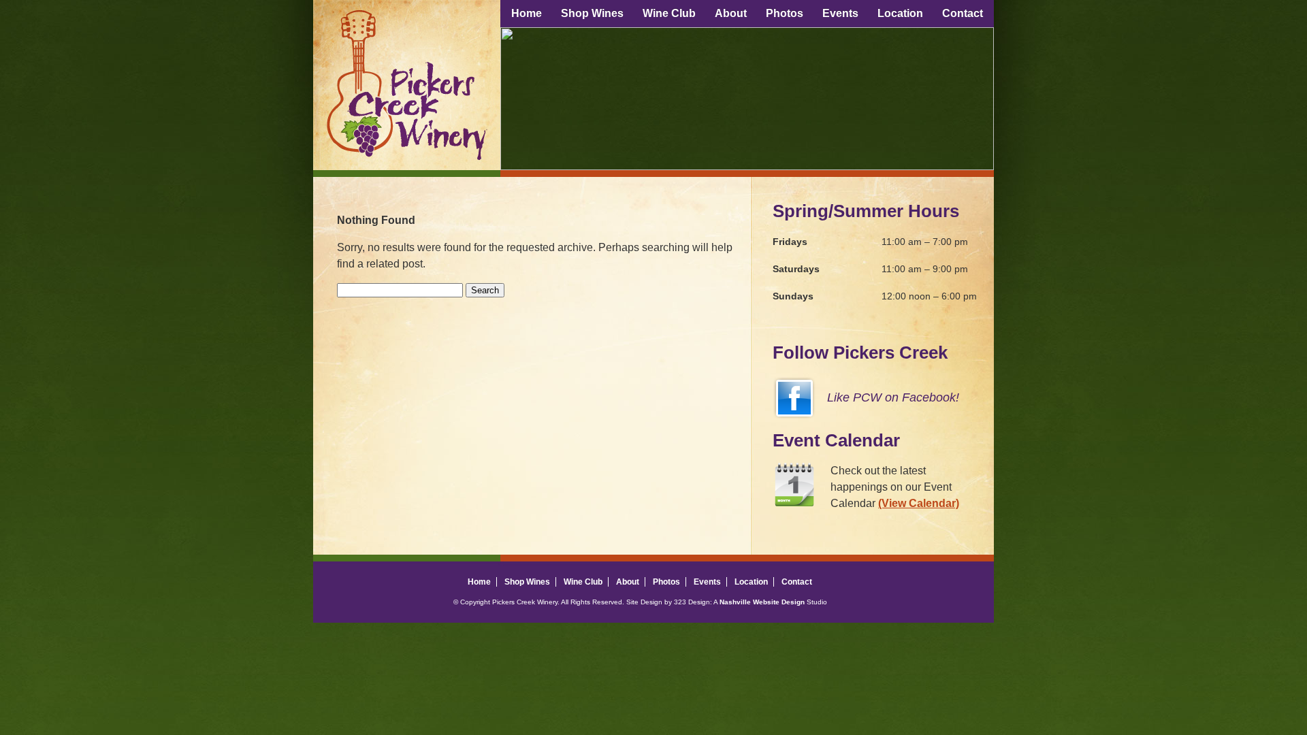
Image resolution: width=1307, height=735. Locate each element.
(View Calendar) (918, 503)
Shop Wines (592, 13)
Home (526, 13)
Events (840, 13)
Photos (784, 13)
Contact (962, 13)
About (731, 13)
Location (900, 13)
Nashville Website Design (762, 602)
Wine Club (669, 13)
